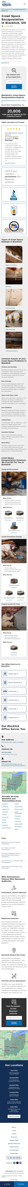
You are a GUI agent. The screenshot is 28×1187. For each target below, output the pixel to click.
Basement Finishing (14, 1146)
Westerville (5, 809)
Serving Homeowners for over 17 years (13, 100)
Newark (4, 814)
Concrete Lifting (14, 1153)
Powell (17, 804)
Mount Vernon (19, 809)
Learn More (8, 520)
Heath (16, 829)
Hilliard (4, 822)
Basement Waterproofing (14, 1143)
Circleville (18, 821)
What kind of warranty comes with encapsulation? (10, 843)
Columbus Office (14, 1092)
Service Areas (8, 9)
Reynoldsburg (6, 827)
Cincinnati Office (14, 1077)
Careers (14, 1130)
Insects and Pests (10, 308)
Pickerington (19, 806)
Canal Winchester (18, 812)
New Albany (18, 826)
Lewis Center (19, 824)
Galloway (17, 818)
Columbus (5, 806)
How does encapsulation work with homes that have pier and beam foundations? (11, 855)
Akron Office (14, 1070)
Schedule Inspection (14, 86)
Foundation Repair (14, 1140)
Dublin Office (14, 1106)
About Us (14, 1127)
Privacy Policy (14, 1179)
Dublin (4, 820)
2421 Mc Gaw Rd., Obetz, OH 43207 (12, 742)
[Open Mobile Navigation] (24, 4)
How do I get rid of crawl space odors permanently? (11, 867)
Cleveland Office (14, 1085)
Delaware (5, 825)
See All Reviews (10, 163)
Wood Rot (8, 286)
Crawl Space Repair (14, 1150)
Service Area (14, 1137)
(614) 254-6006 (6, 752)
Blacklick (5, 804)
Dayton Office (14, 1099)
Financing (14, 1133)
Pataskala (18, 816)
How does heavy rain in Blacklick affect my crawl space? (12, 861)
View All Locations (14, 1116)
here (15, 754)
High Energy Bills (10, 329)
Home (2, 9)
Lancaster (5, 812)
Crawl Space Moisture (12, 351)
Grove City (5, 817)
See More (4, 63)
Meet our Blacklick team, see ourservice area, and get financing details (13, 764)
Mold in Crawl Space (11, 265)
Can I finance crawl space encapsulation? (8, 848)
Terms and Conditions (14, 1181)
